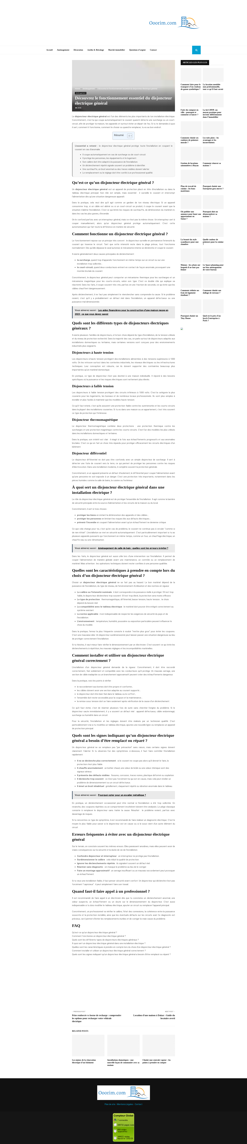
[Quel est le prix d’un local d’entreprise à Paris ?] (213, 306)
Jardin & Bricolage (95, 50)
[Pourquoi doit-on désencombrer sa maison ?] (213, 202)
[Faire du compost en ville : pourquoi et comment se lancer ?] (191, 100)
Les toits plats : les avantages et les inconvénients (211, 140)
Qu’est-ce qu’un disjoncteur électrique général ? (94, 932)
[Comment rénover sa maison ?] (213, 154)
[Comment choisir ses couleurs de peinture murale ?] (191, 128)
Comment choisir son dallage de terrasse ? (212, 291)
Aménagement (63, 50)
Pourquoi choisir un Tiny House (189, 317)
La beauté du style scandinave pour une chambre (190, 241)
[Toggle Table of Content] (128, 135)
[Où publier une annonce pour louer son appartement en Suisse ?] (191, 202)
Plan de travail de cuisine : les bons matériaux (188, 188)
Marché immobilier (116, 50)
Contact (153, 50)
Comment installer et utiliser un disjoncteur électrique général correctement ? (109, 950)
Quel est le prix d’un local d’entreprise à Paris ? (212, 318)
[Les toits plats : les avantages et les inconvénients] (213, 128)
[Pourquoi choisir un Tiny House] (191, 306)
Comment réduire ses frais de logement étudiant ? (190, 292)
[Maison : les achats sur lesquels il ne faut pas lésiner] (191, 255)
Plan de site (110, 1104)
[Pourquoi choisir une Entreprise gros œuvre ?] (213, 177)
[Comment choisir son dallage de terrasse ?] (213, 281)
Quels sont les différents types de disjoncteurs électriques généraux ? (105, 940)
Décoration (78, 50)
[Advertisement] (86, 23)
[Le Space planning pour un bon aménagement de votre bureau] (213, 255)
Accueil (49, 50)
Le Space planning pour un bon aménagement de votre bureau (213, 267)
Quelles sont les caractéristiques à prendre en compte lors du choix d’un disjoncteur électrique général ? (121, 947)
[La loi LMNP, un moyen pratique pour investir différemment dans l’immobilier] (213, 100)
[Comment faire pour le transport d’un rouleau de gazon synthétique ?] (191, 75)
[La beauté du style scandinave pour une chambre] (191, 230)
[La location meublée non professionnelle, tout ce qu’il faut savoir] (213, 75)
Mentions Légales (125, 1104)
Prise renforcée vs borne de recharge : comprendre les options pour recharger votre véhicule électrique (96, 1018)
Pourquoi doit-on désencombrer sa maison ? (210, 214)
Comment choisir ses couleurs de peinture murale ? (189, 140)
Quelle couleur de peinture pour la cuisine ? (213, 241)
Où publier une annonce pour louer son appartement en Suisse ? (191, 215)
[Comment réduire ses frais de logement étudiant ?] (191, 281)
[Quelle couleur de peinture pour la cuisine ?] (213, 230)
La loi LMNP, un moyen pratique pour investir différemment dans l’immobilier (212, 113)
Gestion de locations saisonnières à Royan (190, 164)
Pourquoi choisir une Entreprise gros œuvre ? (213, 187)
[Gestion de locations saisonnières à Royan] (191, 154)
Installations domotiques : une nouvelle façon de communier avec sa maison (123, 1062)
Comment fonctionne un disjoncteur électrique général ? (99, 936)
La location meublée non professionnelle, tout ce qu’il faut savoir (213, 86)
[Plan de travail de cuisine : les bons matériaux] (191, 177)
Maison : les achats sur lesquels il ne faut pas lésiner (190, 267)
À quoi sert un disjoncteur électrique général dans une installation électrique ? (109, 943)
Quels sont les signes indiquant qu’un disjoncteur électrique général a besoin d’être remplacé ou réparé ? (121, 954)
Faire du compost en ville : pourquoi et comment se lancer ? (189, 112)
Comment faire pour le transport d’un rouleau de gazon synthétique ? (191, 86)
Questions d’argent (137, 50)
